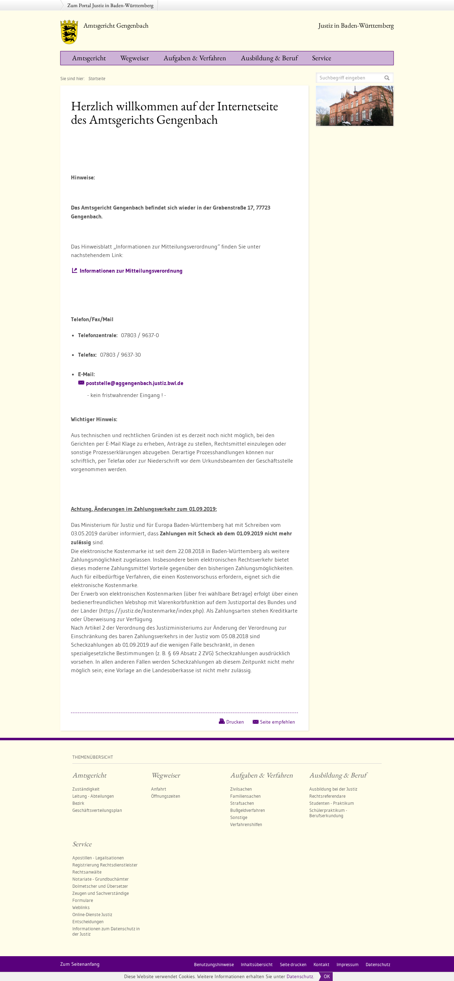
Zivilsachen (241, 789)
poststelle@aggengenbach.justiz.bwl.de (134, 383)
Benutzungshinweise (214, 964)
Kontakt (322, 964)
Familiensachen (245, 796)
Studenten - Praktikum (331, 803)
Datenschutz (300, 976)
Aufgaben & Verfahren (195, 57)
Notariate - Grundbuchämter (100, 879)
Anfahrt (158, 789)
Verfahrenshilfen (246, 824)
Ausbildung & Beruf (269, 57)
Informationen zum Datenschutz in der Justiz (106, 931)
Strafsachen (242, 803)
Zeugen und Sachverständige (100, 893)
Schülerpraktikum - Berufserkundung (328, 812)
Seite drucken (293, 964)
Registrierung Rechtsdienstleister (105, 865)
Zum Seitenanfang (80, 964)
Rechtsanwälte (86, 872)
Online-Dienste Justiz (92, 914)
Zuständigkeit (86, 789)
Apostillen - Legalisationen (98, 857)
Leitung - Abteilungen (93, 796)
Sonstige (238, 817)
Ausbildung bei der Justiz (333, 789)
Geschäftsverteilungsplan (97, 810)
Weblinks (81, 907)
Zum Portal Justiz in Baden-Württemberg (110, 5)
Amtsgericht (89, 57)
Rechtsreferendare (327, 796)
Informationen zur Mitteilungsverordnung (131, 270)
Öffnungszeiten (165, 796)
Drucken (235, 722)
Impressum (348, 964)
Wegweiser (134, 57)
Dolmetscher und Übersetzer (100, 886)
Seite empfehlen (277, 722)
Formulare (82, 900)
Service (321, 57)
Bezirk (78, 803)
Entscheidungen (88, 921)
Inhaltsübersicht (257, 964)
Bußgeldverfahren (247, 810)
